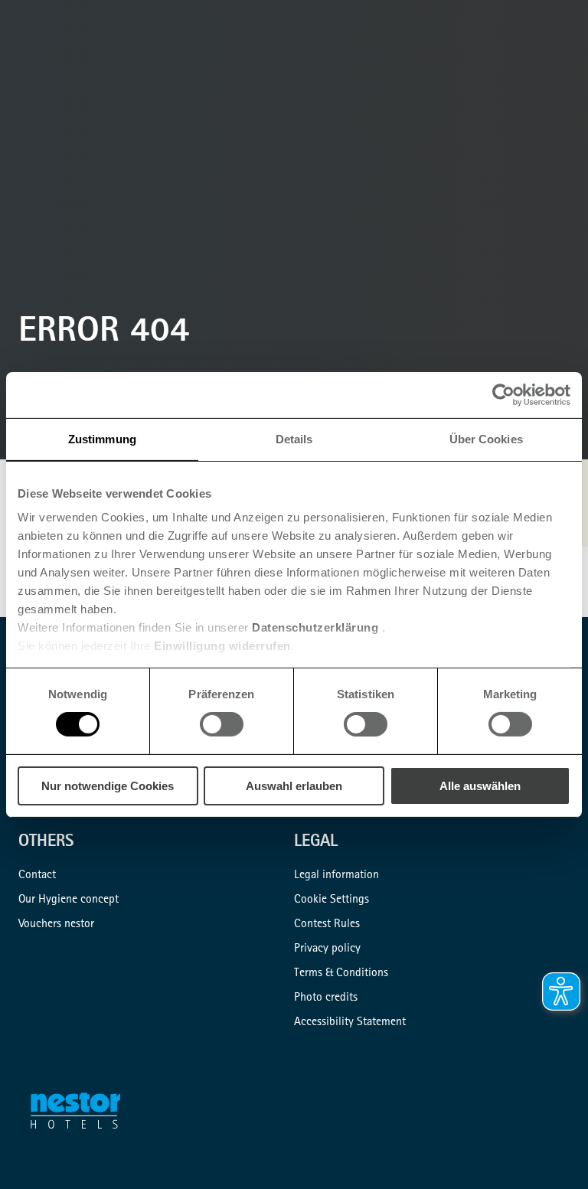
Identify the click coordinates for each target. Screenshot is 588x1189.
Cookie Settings (331, 900)
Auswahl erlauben (294, 785)
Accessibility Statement (350, 1023)
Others (46, 843)
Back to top (551, 1152)
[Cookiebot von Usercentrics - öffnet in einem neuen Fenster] (503, 394)
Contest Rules (327, 925)
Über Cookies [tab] (486, 438)
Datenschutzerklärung (315, 627)
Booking (569, 79)
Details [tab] (294, 438)
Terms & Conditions (341, 974)
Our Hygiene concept (68, 900)
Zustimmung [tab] (102, 438)
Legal (316, 843)
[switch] (221, 724)
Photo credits (326, 998)
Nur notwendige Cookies (107, 785)
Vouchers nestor (56, 925)
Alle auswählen (480, 785)
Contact (37, 876)
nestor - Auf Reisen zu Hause (84, 1114)
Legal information (336, 876)
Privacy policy (327, 949)
